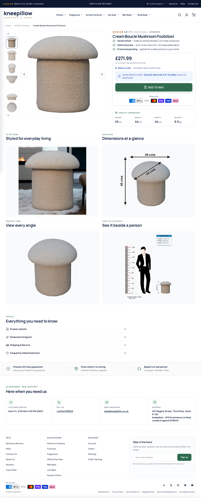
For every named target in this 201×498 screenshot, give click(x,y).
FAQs (182, 4)
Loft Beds (51, 470)
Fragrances (74, 15)
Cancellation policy (187, 492)
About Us (173, 4)
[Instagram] (178, 485)
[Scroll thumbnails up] (8, 33)
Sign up (184, 457)
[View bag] (193, 15)
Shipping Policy (148, 492)
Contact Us (193, 4)
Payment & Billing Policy (167, 492)
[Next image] (102, 74)
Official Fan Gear (55, 459)
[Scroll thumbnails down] (8, 115)
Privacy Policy (118, 492)
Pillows (59, 15)
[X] (171, 485)
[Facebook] (164, 485)
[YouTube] (192, 485)
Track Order (11, 470)
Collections (54, 438)
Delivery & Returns (14, 443)
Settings (92, 454)
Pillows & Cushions (56, 443)
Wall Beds (127, 15)
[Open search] (179, 15)
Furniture (51, 448)
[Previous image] (24, 74)
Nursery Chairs (54, 475)
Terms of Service (133, 492)
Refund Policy (103, 492)
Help (8, 438)
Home (8, 25)
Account (93, 438)
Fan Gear (112, 15)
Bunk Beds (142, 15)
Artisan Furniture (94, 15)
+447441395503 (64, 411)
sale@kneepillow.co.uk (116, 411)
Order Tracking (95, 459)
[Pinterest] (185, 485)
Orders (91, 448)
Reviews (10, 464)
